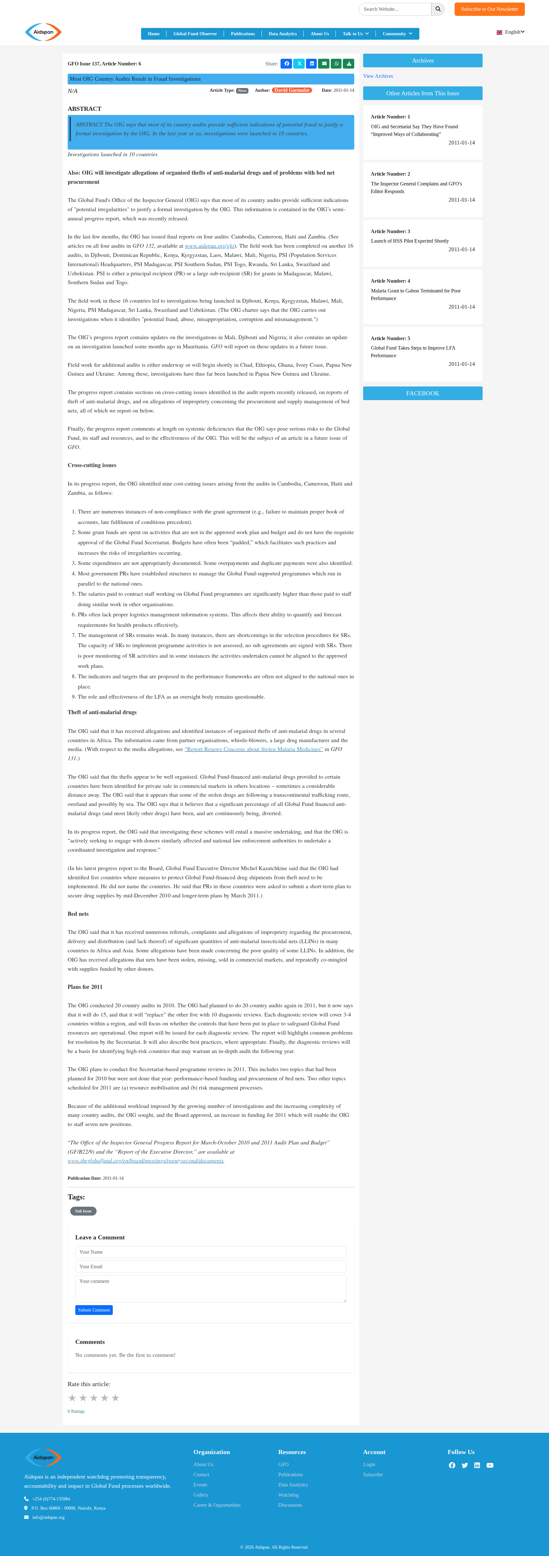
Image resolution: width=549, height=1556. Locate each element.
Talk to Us (353, 33)
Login (369, 1464)
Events (200, 1484)
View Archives (378, 76)
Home (153, 33)
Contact (201, 1474)
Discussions (290, 1505)
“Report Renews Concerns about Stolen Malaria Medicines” (254, 749)
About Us (320, 33)
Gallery (200, 1495)
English (512, 32)
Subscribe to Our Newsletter (489, 9)
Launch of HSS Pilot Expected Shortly (410, 241)
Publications (243, 33)
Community (395, 33)
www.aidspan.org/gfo (209, 245)
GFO (283, 1464)
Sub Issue (83, 1211)
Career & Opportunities (217, 1505)
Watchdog (288, 1495)
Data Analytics (283, 33)
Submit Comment (94, 1310)
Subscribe (373, 1474)
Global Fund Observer (195, 33)
